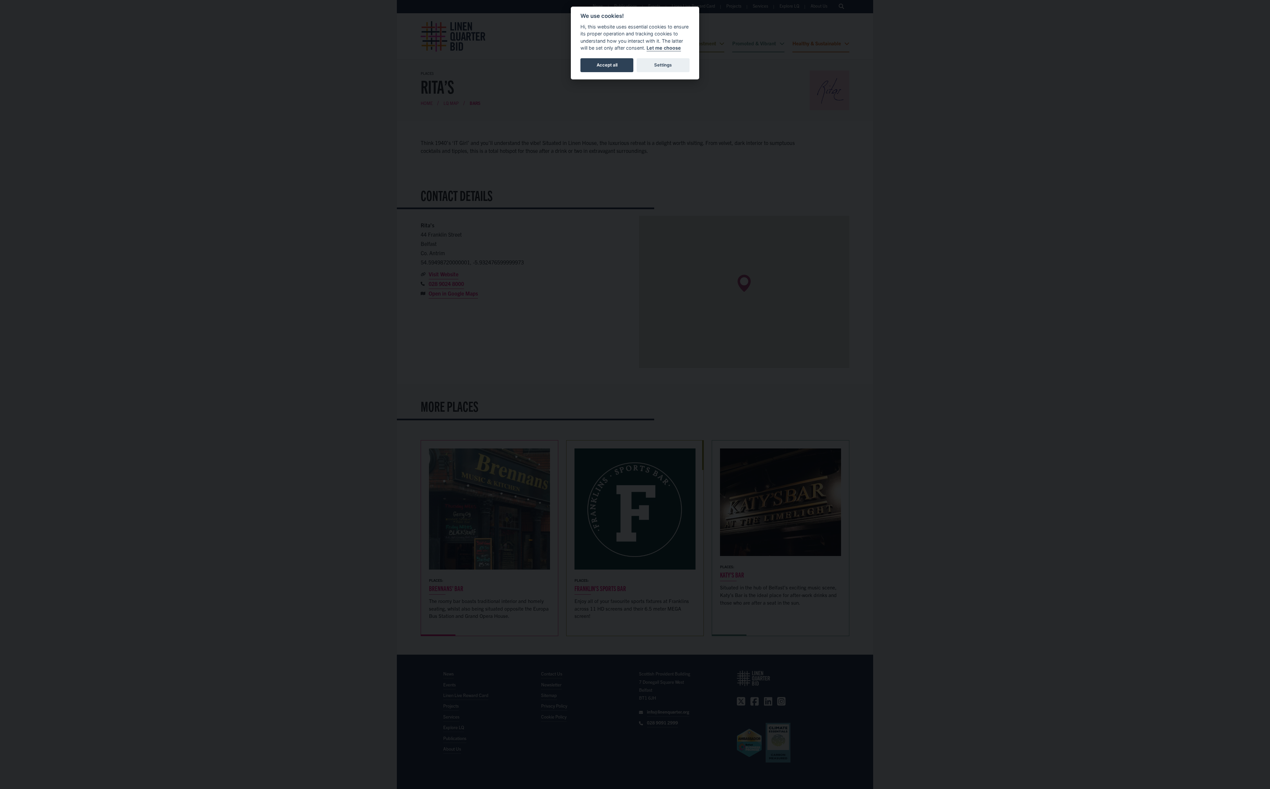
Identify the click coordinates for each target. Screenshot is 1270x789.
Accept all (607, 65)
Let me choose (664, 48)
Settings (663, 65)
